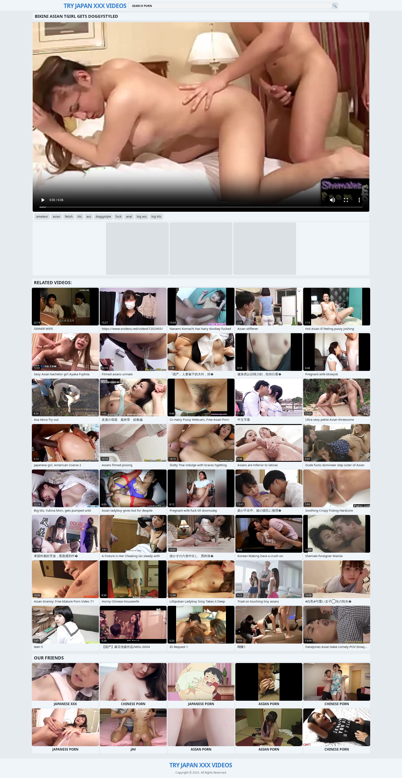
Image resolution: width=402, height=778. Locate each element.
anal (129, 216)
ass (88, 216)
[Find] (335, 6)
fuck (118, 216)
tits (79, 216)
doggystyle (103, 216)
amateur (42, 216)
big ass (142, 216)
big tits (156, 216)
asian (56, 216)
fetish (69, 216)
